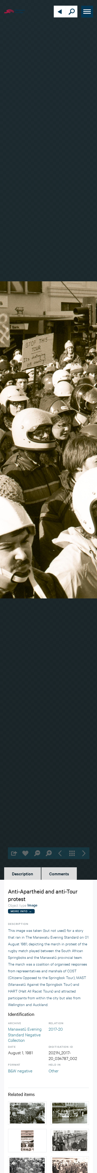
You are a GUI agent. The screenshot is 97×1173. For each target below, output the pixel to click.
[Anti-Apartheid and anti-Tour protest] (27, 1113)
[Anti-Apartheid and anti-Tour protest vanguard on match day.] (70, 1113)
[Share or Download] (13, 853)
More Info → (21, 911)
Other (53, 1070)
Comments (59, 873)
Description (22, 873)
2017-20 (56, 1028)
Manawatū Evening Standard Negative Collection (25, 1034)
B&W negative (20, 1070)
